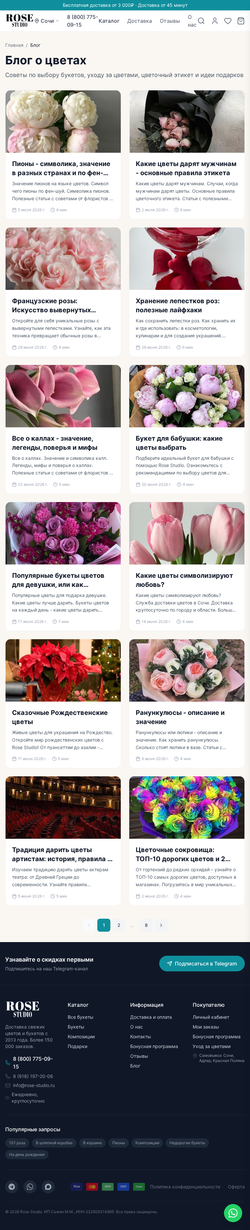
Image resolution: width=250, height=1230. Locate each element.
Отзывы (170, 21)
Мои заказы (206, 1026)
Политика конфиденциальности (185, 1186)
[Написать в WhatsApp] (233, 1213)
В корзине (92, 1142)
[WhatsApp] (29, 1186)
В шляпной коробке (54, 1142)
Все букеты (80, 1017)
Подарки (77, 1046)
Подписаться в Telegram (206, 963)
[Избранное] (228, 21)
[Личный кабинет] (215, 21)
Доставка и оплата (151, 1017)
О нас (192, 21)
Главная (14, 45)
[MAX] (48, 1186)
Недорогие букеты (187, 1142)
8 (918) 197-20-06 (33, 1076)
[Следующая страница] (161, 925)
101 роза (17, 1142)
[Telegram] (11, 1186)
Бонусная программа (154, 1046)
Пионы (118, 1142)
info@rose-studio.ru (34, 1085)
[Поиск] (201, 21)
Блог (135, 1065)
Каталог (109, 21)
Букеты (76, 1026)
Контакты (140, 1036)
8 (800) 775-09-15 (82, 21)
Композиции (81, 1036)
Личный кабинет (211, 1017)
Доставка (139, 21)
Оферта (236, 1186)
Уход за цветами (211, 1046)
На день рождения (27, 1154)
